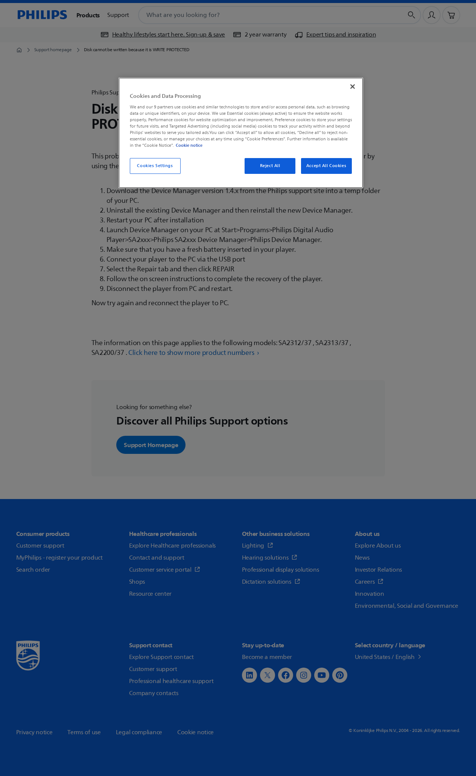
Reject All (270, 165)
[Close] (352, 86)
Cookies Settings (155, 165)
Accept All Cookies (326, 165)
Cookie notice (189, 145)
